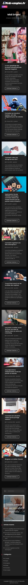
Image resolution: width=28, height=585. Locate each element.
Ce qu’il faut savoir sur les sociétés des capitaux (13, 284)
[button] (14, 508)
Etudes (6, 364)
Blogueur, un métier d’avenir (14, 459)
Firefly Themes (14, 583)
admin (16, 72)
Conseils (7, 60)
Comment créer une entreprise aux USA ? (11, 158)
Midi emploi (15, 581)
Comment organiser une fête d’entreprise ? (13, 243)
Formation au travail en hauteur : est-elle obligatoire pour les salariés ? (14, 115)
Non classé (7, 152)
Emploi (6, 453)
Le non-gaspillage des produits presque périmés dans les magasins (13, 67)
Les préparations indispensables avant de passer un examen (13, 371)
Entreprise (15, 60)
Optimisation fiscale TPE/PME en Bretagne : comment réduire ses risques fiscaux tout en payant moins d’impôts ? (13, 197)
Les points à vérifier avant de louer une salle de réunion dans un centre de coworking (13, 330)
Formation (7, 567)
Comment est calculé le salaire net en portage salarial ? (12, 417)
